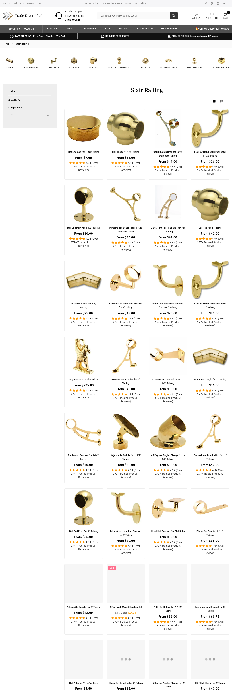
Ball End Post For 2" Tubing (83, 531)
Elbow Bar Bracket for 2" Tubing (126, 683)
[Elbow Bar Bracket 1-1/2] (210, 508)
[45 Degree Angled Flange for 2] (168, 659)
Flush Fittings (168, 67)
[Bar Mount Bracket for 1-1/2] (84, 432)
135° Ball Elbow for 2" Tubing (210, 683)
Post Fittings (194, 67)
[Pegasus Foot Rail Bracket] (84, 356)
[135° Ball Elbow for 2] (210, 659)
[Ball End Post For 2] (84, 508)
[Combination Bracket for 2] (168, 128)
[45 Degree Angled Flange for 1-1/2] (168, 432)
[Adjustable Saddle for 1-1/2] (126, 432)
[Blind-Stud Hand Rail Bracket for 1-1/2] (168, 280)
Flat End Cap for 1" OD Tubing (83, 152)
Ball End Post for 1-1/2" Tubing (83, 227)
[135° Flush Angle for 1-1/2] (84, 280)
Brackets (54, 67)
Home (6, 43)
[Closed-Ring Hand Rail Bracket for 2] (126, 280)
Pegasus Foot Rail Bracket (83, 379)
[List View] (222, 101)
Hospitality (144, 28)
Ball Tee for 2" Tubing (210, 227)
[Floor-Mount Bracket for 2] (126, 356)
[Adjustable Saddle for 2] (84, 583)
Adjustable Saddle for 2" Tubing (84, 607)
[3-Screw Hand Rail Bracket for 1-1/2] (210, 128)
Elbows (93, 67)
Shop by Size (15, 100)
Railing (123, 28)
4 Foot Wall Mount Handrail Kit (126, 607)
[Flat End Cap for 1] (84, 128)
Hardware (90, 28)
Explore (52, 28)
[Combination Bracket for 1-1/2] (126, 204)
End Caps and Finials (119, 67)
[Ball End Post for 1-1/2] (84, 204)
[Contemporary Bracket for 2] (210, 583)
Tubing (70, 28)
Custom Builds (168, 28)
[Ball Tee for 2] (210, 204)
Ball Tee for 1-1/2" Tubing (125, 152)
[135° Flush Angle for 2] (210, 356)
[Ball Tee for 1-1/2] (126, 128)
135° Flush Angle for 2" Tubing (210, 379)
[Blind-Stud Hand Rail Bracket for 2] (126, 508)
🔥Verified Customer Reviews (212, 28)
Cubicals (74, 67)
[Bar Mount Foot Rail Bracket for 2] (168, 204)
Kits (107, 28)
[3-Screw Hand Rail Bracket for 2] (210, 280)
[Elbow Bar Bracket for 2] (126, 659)
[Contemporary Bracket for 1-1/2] (168, 356)
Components (15, 107)
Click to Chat (72, 19)
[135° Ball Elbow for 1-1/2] (168, 583)
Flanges (145, 67)
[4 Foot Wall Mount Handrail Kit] (126, 583)
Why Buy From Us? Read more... (29, 3)
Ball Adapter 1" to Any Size (83, 683)
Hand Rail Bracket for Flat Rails (168, 531)
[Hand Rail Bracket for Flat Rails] (168, 508)
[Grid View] (215, 101)
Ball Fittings (31, 67)
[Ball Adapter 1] (84, 659)
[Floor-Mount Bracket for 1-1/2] (210, 432)
